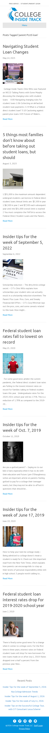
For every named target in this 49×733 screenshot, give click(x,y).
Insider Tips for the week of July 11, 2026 (24, 701)
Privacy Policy (24, 728)
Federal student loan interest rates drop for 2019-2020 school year (23, 600)
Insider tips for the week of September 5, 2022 (23, 242)
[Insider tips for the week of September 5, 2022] (13, 269)
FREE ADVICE (14, 4)
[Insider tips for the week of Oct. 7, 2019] (13, 451)
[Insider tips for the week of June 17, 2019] (13, 536)
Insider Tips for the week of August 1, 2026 (25, 696)
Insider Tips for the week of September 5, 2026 (24, 686)
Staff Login (38, 725)
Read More (8, 119)
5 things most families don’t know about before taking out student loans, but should (23, 146)
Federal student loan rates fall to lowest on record (23, 336)
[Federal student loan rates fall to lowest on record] (13, 363)
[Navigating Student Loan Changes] (13, 73)
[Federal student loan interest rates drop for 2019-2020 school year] (13, 626)
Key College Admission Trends (24, 691)
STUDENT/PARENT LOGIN (30, 4)
